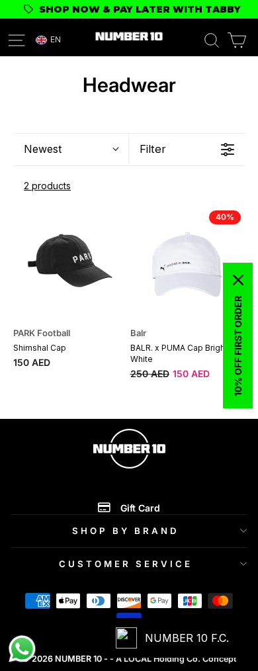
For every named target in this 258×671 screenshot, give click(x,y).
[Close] (238, 280)
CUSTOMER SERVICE (126, 564)
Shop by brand (125, 530)
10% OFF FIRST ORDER (237, 346)
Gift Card (140, 508)
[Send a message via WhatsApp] (22, 648)
